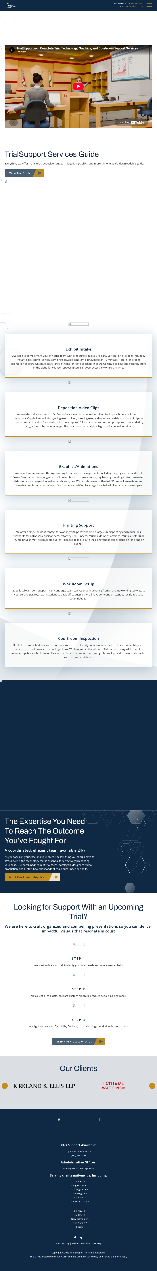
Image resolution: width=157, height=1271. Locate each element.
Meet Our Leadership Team (28, 877)
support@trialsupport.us (132, 6)
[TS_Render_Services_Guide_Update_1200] (78, 181)
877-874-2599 (136, 3)
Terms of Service (112, 1256)
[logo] (10, 5)
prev (5, 1086)
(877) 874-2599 (78, 1155)
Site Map (97, 1243)
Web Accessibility (81, 1243)
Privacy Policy (62, 1243)
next (152, 1086)
